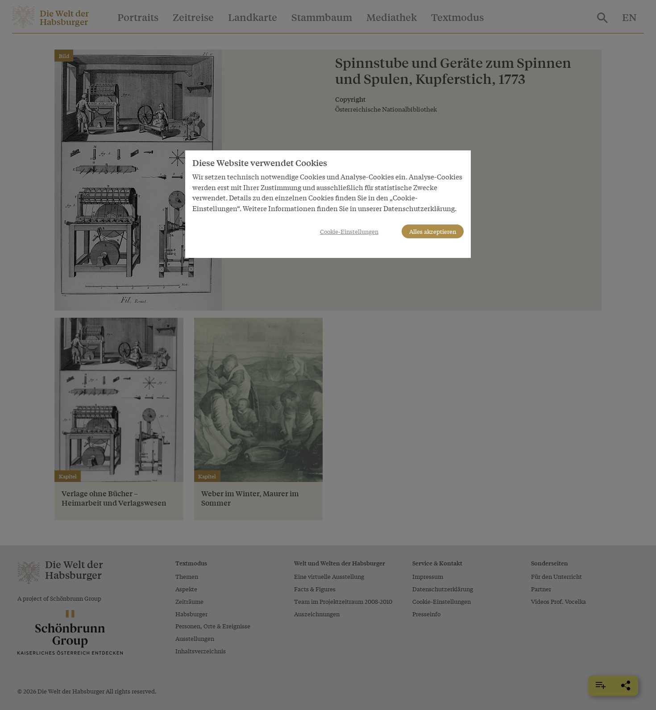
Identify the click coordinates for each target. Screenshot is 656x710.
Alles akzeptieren (432, 231)
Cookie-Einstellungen (349, 231)
